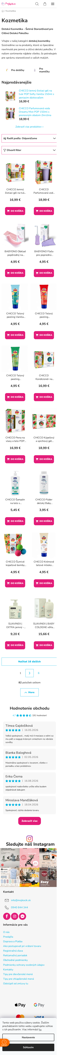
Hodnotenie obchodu (29, 708)
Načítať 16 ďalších (29, 661)
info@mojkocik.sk (21, 900)
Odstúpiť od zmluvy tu (15, 983)
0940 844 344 (19, 907)
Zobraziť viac (30, 821)
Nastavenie (28, 1037)
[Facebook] (6, 916)
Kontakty (8, 969)
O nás (6, 932)
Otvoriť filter (14, 150)
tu (40, 1029)
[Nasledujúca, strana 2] (29, 673)
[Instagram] (14, 916)
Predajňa (8, 937)
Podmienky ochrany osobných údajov (24, 965)
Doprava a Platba (12, 941)
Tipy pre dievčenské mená (18, 974)
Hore (31, 692)
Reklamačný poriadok (15, 955)
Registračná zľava (13, 950)
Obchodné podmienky (15, 960)
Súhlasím (28, 1047)
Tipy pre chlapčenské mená (18, 979)
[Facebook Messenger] (22, 916)
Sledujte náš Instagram (30, 844)
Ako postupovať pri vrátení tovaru (22, 946)
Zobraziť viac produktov (28, 126)
